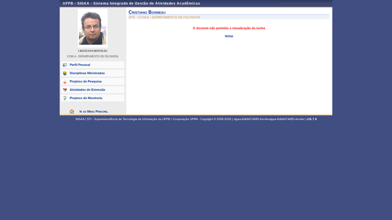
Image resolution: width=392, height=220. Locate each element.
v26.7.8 (311, 119)
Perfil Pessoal (80, 64)
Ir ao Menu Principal (93, 111)
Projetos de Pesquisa (86, 81)
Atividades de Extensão (87, 89)
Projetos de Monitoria (86, 98)
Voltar (229, 36)
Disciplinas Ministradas (87, 73)
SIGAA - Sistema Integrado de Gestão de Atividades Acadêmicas (138, 3)
